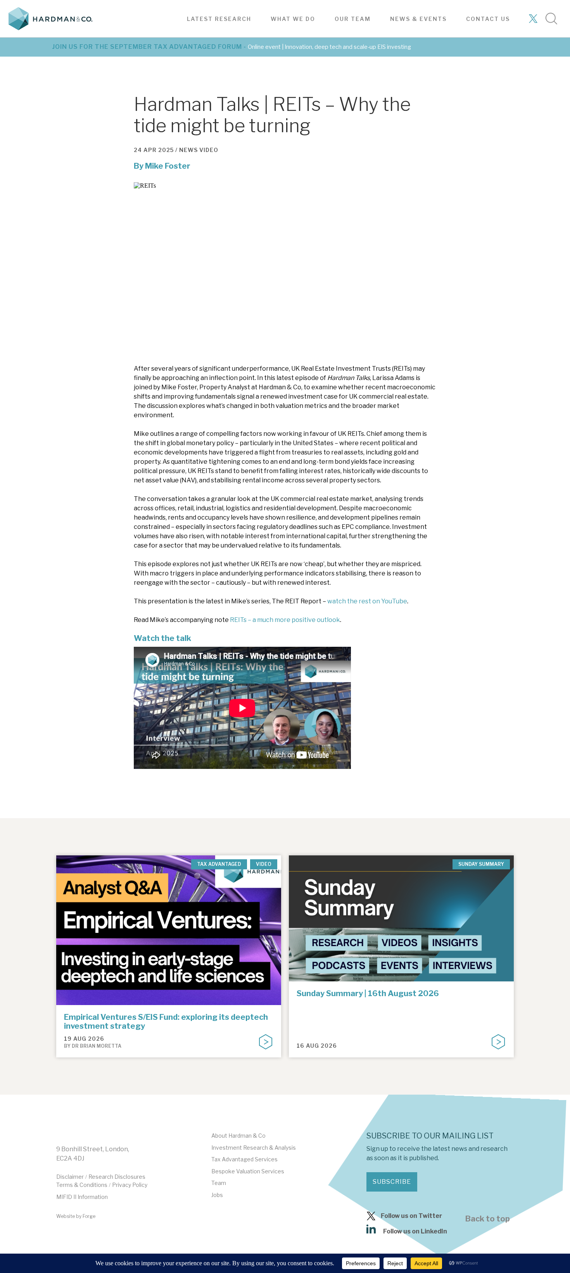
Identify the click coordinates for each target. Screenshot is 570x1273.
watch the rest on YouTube (367, 601)
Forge (89, 1216)
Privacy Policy (129, 1184)
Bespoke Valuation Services (247, 1171)
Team (218, 1183)
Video (208, 150)
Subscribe (392, 1181)
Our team (353, 19)
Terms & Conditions (81, 1184)
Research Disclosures (116, 1176)
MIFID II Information (82, 1197)
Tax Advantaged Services (244, 1159)
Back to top (487, 1218)
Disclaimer (70, 1176)
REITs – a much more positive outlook (285, 620)
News (188, 150)
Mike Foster (167, 166)
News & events (418, 19)
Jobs (217, 1195)
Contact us (488, 19)
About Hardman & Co (238, 1135)
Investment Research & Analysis (253, 1147)
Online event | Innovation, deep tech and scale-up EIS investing (329, 46)
